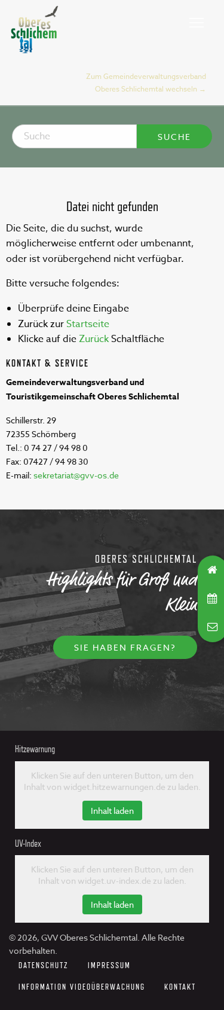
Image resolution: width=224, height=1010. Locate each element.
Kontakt (180, 986)
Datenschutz (44, 965)
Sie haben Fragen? (125, 647)
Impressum (109, 965)
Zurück (94, 339)
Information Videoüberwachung (82, 986)
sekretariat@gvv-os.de (76, 475)
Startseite (87, 324)
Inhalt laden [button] (112, 810)
